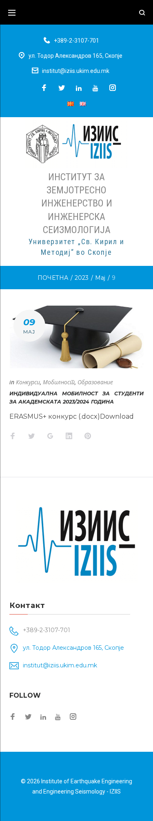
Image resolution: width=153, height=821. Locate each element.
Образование (95, 382)
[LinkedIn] (79, 88)
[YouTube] (95, 88)
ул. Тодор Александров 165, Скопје (75, 55)
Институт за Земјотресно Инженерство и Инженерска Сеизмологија (76, 203)
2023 (82, 277)
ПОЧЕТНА (53, 277)
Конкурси (28, 382)
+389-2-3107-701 (76, 40)
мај (100, 277)
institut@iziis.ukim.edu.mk (75, 71)
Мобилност (59, 382)
